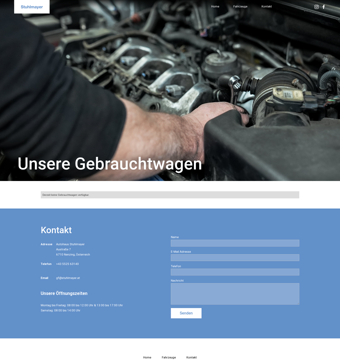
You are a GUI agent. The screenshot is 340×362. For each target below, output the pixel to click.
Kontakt (267, 6)
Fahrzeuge (240, 6)
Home (215, 6)
